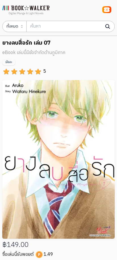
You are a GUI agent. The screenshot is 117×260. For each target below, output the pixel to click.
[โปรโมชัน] (106, 9)
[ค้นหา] (107, 26)
